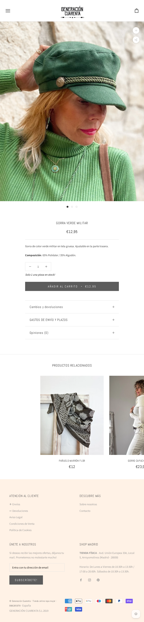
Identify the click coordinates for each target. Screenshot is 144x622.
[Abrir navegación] (8, 11)
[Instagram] (89, 579)
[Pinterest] (98, 579)
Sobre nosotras (88, 504)
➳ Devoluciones (18, 511)
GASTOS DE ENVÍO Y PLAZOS (49, 320)
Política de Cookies (20, 530)
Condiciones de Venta (21, 523)
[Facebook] (81, 579)
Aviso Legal (15, 517)
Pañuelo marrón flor (72, 460)
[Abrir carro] (136, 11)
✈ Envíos (14, 504)
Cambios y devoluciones (46, 307)
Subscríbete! (26, 580)
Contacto (85, 511)
